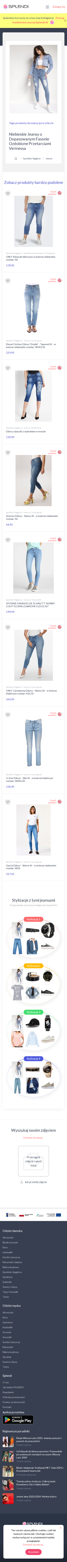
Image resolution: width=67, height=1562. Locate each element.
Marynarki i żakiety (12, 1262)
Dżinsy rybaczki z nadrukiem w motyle (26, 431)
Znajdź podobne (52, 192)
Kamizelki (8, 1252)
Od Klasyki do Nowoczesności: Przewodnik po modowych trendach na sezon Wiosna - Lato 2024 (39, 1454)
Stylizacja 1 (33, 919)
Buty (5, 1247)
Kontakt (7, 1407)
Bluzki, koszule (10, 1242)
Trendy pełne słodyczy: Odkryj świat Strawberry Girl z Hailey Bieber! (35, 1483)
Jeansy (49, 158)
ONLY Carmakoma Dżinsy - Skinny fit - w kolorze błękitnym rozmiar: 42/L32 (31, 692)
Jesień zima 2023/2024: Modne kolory (36, 1496)
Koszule (7, 1332)
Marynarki (8, 1347)
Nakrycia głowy (11, 1267)
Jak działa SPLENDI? (13, 1387)
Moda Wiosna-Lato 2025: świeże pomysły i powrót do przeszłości (39, 1440)
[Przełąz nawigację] (47, 6)
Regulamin (8, 1392)
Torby (6, 1296)
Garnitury (8, 1322)
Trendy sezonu (23, 1445)
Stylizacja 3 (33, 1012)
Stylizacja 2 (33, 965)
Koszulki (7, 1337)
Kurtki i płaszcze (11, 1257)
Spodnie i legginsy (12, 1272)
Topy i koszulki (10, 1291)
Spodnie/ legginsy (32, 158)
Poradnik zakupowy (26, 1474)
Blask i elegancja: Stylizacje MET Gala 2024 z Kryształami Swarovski (39, 1469)
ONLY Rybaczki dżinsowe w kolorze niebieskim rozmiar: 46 (30, 258)
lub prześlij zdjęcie (35, 1182)
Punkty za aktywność (14, 1402)
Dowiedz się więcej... (33, 1137)
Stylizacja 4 (33, 1058)
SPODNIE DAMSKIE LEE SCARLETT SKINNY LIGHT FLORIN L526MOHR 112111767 (30, 605)
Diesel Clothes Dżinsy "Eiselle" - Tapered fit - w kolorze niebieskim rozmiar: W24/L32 (31, 345)
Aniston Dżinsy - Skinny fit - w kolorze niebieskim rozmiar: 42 (32, 517)
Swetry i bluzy (10, 1286)
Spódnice (8, 1277)
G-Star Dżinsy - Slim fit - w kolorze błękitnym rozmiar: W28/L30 (29, 779)
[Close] (65, 20)
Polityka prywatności (14, 1397)
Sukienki (7, 1281)
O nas (6, 1382)
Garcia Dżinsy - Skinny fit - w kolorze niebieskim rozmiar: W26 (31, 867)
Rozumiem (33, 1552)
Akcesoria (8, 1237)
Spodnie (7, 1356)
